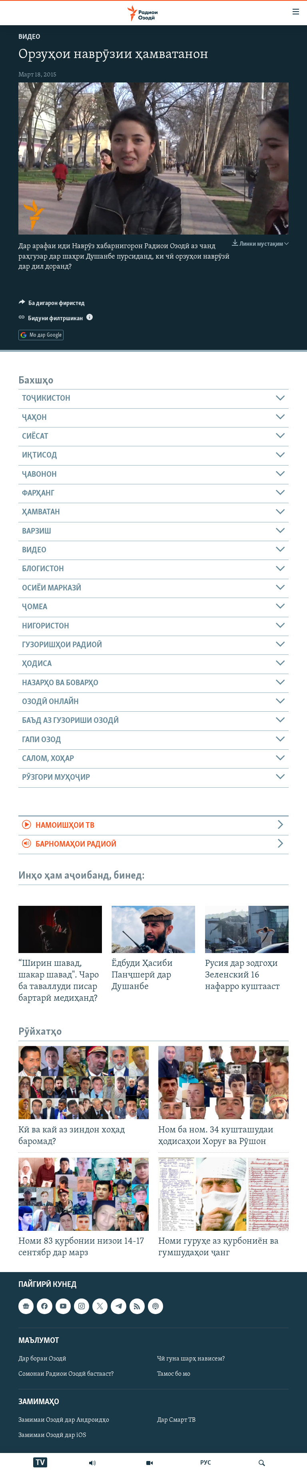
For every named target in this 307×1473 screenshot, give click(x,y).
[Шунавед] (92, 1463)
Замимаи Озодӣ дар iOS (52, 1435)
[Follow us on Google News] (26, 1306)
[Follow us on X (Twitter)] (100, 1306)
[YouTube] (149, 1463)
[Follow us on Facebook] (44, 1306)
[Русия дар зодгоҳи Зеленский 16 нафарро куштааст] (247, 929)
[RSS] (137, 1306)
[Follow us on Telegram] (118, 1306)
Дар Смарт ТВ (176, 1420)
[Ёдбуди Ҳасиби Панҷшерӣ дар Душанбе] (153, 929)
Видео (29, 37)
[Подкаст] (155, 1306)
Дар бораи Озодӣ (42, 1359)
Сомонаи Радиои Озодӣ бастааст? (66, 1374)
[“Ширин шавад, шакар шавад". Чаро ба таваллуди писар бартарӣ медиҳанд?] (60, 929)
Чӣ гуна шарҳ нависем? (191, 1359)
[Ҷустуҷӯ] (262, 1463)
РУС (205, 1463)
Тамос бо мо (173, 1374)
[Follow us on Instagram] (81, 1306)
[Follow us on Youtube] (63, 1306)
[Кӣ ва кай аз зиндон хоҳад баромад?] (83, 1082)
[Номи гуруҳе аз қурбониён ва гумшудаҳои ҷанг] (223, 1194)
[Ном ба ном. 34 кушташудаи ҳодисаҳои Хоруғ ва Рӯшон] (223, 1082)
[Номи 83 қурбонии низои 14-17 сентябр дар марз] (83, 1194)
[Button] (52, 305)
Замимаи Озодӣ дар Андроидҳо (63, 1420)
